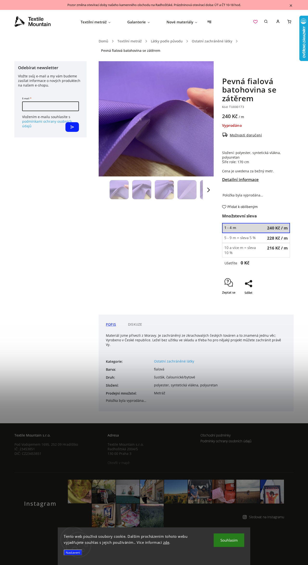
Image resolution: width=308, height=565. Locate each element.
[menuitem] (100, 22)
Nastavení (73, 552)
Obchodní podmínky (215, 435)
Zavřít (275, 306)
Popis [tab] (111, 324)
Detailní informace (240, 179)
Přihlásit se (72, 127)
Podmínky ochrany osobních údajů (225, 441)
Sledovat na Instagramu (266, 517)
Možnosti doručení (246, 135)
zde (166, 542)
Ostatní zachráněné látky (174, 361)
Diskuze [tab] (135, 324)
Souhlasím (229, 540)
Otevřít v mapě (119, 462)
